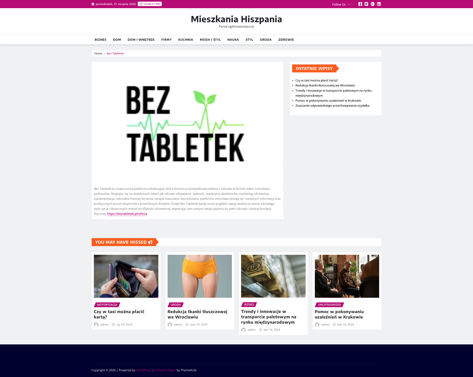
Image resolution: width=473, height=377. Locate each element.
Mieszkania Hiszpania (236, 19)
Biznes (100, 39)
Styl (249, 39)
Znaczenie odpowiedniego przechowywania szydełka (332, 106)
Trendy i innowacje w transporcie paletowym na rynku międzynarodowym (268, 316)
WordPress (144, 370)
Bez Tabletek (115, 53)
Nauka (233, 39)
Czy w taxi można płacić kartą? (316, 80)
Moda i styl (210, 39)
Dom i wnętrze (141, 39)
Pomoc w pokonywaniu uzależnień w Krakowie (328, 101)
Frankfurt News (165, 370)
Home (98, 53)
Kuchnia (185, 39)
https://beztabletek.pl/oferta (127, 214)
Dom (117, 39)
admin (104, 324)
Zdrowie (286, 39)
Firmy (166, 39)
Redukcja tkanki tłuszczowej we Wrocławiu (325, 85)
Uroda (266, 39)
